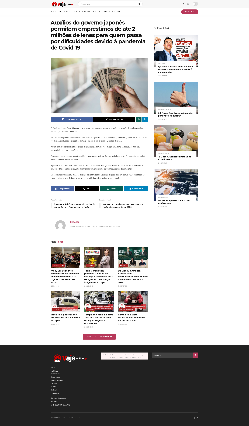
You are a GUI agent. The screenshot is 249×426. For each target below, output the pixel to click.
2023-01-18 (123, 324)
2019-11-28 (163, 119)
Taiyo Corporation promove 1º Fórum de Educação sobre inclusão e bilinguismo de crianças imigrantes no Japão (98, 277)
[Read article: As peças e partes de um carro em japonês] (176, 185)
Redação (74, 221)
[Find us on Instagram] (188, 3)
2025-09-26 (123, 286)
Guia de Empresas (81, 12)
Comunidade (163, 197)
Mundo (53, 387)
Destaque (161, 63)
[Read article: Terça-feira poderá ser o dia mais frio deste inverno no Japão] (65, 301)
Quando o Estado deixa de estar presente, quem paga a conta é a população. (175, 69)
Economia (57, 309)
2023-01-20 (89, 327)
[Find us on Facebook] (183, 3)
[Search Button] (140, 3)
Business (90, 265)
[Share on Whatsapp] (138, 119)
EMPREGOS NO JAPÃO (113, 12)
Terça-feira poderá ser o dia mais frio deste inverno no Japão (65, 318)
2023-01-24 (55, 324)
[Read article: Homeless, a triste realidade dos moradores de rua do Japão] (133, 301)
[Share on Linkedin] (145, 119)
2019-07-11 (163, 206)
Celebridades (58, 265)
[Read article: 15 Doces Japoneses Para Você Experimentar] (176, 141)
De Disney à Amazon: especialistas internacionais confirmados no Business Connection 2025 (133, 277)
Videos (96, 12)
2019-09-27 (163, 163)
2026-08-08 (163, 75)
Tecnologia (55, 393)
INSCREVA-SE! (190, 12)
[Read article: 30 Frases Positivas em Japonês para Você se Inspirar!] (176, 98)
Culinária (54, 383)
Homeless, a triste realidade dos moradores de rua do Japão (132, 318)
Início (54, 12)
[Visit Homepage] (62, 4)
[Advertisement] (175, 378)
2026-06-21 (55, 286)
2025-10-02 (89, 286)
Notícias (64, 12)
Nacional (54, 390)
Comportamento (127, 309)
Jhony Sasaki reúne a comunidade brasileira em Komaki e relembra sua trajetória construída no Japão (65, 277)
